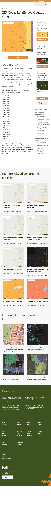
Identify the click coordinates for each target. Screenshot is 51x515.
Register (42, 98)
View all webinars (40, 103)
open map (17, 57)
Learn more (41, 1)
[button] (11, 4)
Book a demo (42, 66)
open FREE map (42, 39)
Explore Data (5, 8)
